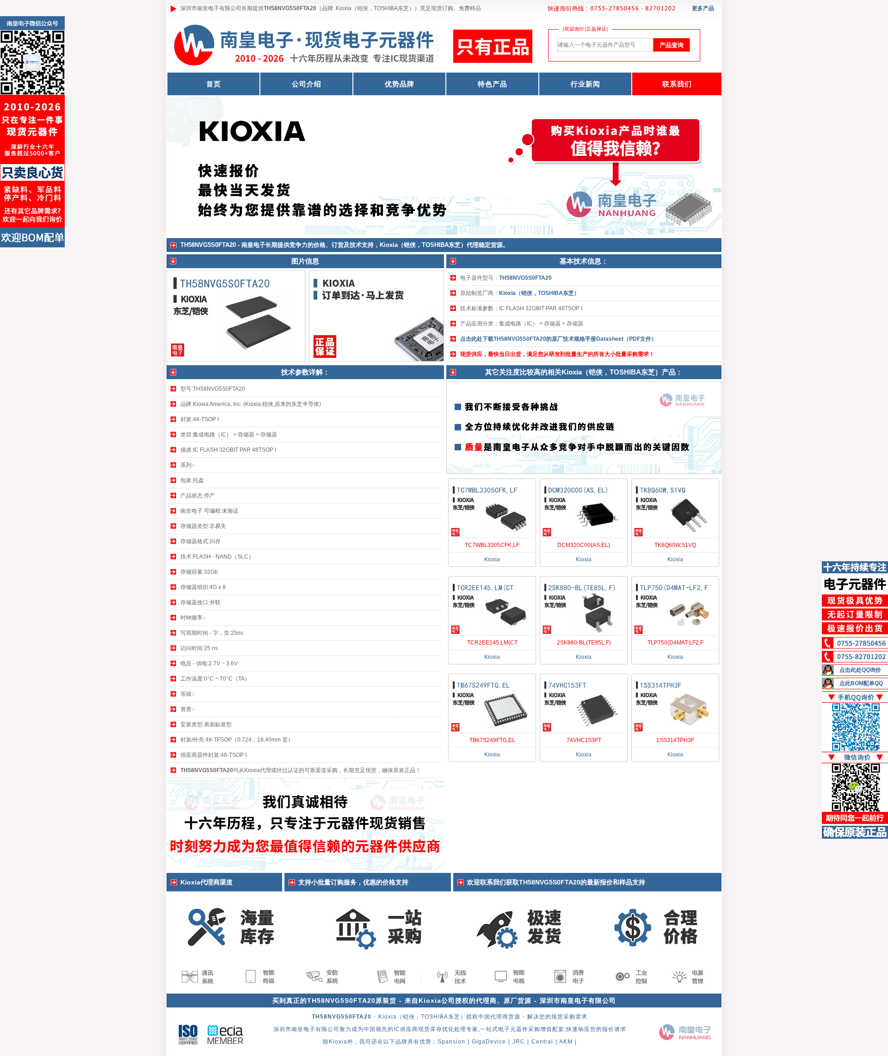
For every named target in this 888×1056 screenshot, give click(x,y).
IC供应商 (406, 1029)
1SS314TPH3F (675, 740)
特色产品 (492, 84)
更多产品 (703, 8)
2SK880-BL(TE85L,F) (584, 642)
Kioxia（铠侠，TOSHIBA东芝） (539, 293)
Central (542, 1041)
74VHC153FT (584, 740)
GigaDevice (489, 1041)
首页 (213, 84)
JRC (518, 1041)
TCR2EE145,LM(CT (492, 642)
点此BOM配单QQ (861, 683)
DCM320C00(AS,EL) (583, 545)
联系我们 (677, 84)
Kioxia (338, 1041)
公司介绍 (306, 84)
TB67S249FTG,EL (492, 740)
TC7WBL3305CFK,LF (492, 545)
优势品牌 (399, 84)
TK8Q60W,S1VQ (675, 545)
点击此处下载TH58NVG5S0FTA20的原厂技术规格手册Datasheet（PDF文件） (558, 339)
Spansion (451, 1041)
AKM (566, 1041)
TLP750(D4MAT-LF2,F (675, 642)
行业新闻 (585, 84)
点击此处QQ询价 (860, 670)
